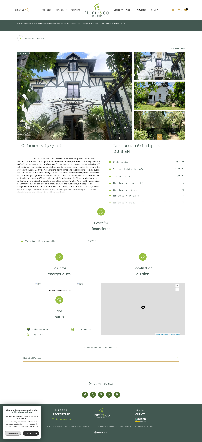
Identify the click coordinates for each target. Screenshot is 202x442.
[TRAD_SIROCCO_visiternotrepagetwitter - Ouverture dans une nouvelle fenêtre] (93, 395)
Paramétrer (13, 433)
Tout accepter (31, 433)
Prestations (75, 9)
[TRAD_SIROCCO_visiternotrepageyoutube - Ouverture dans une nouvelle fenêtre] (117, 395)
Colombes (106, 23)
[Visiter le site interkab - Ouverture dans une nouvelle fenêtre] (140, 420)
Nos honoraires (96, 426)
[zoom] (74, 139)
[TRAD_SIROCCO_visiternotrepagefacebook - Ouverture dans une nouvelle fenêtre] (85, 395)
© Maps (164, 334)
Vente (97, 23)
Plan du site (107, 426)
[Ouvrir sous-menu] (66, 10)
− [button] (177, 289)
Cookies (151, 426)
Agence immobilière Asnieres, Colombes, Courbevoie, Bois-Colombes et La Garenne (54, 23)
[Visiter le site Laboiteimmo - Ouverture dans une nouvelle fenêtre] (101, 434)
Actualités (141, 9)
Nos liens (133, 426)
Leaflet (158, 334)
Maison (117, 23)
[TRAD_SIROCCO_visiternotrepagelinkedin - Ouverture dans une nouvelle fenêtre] (109, 395)
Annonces (46, 9)
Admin (127, 426)
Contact (154, 9)
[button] (159, 137)
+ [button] (177, 285)
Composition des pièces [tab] (101, 347)
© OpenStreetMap (175, 334)
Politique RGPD (143, 426)
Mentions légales (118, 426)
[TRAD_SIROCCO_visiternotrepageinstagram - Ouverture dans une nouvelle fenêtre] (101, 395)
